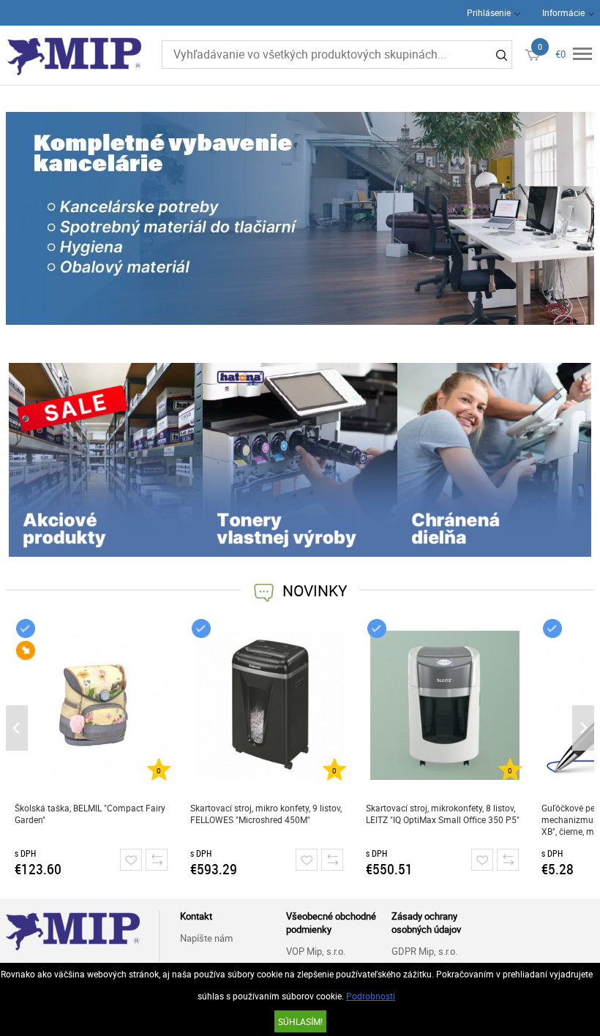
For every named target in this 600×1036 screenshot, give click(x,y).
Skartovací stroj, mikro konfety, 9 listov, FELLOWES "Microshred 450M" (266, 813)
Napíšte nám (206, 938)
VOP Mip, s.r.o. (315, 951)
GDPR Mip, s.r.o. (424, 951)
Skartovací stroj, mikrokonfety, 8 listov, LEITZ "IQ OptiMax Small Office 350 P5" (443, 813)
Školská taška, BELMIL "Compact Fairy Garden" (90, 813)
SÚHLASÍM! (300, 1021)
